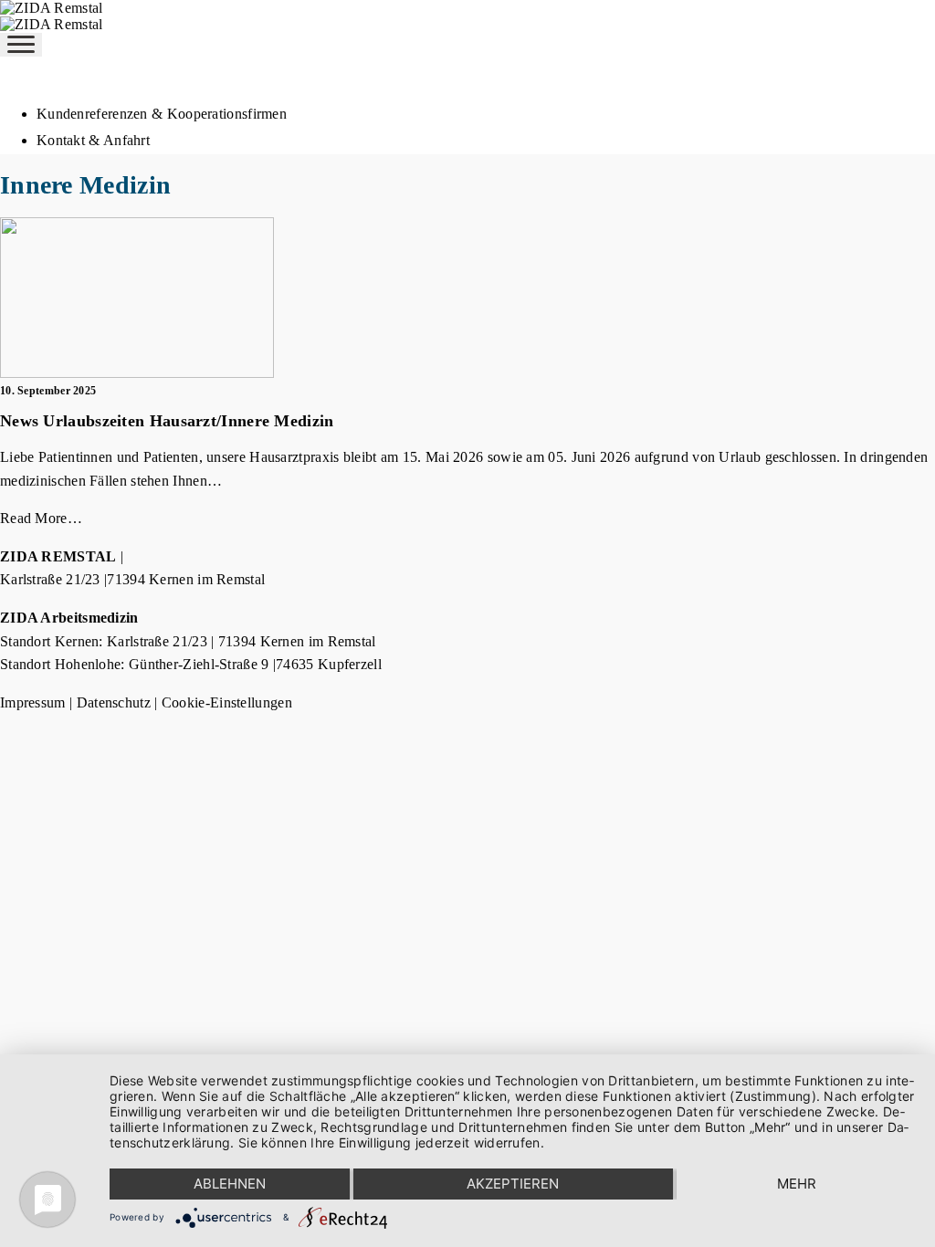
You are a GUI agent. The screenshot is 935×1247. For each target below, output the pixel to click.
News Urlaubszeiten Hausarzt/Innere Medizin (167, 421)
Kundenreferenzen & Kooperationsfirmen (162, 113)
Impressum (33, 702)
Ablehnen (230, 1183)
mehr (796, 1183)
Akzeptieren (513, 1183)
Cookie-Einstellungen (227, 702)
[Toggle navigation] (21, 45)
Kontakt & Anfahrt (93, 140)
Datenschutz (114, 702)
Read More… (41, 518)
